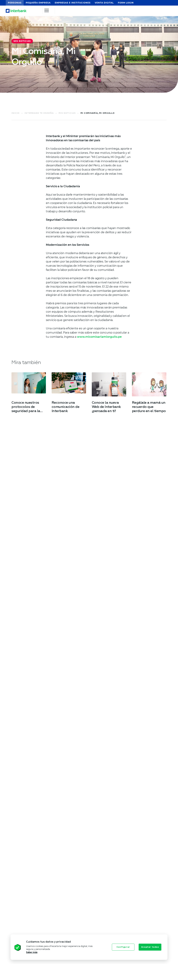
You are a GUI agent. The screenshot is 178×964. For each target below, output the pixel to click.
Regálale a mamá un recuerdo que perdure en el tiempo (149, 407)
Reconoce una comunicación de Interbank (65, 407)
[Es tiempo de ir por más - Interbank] (20, 11)
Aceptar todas (150, 947)
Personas (15, 2)
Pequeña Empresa (38, 2)
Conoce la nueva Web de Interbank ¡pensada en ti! (106, 407)
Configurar (123, 947)
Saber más (31, 952)
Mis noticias (67, 113)
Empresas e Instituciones (73, 2)
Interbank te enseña (39, 113)
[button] (11, 948)
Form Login (126, 2)
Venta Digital (104, 2)
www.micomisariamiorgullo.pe (99, 336)
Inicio (15, 113)
